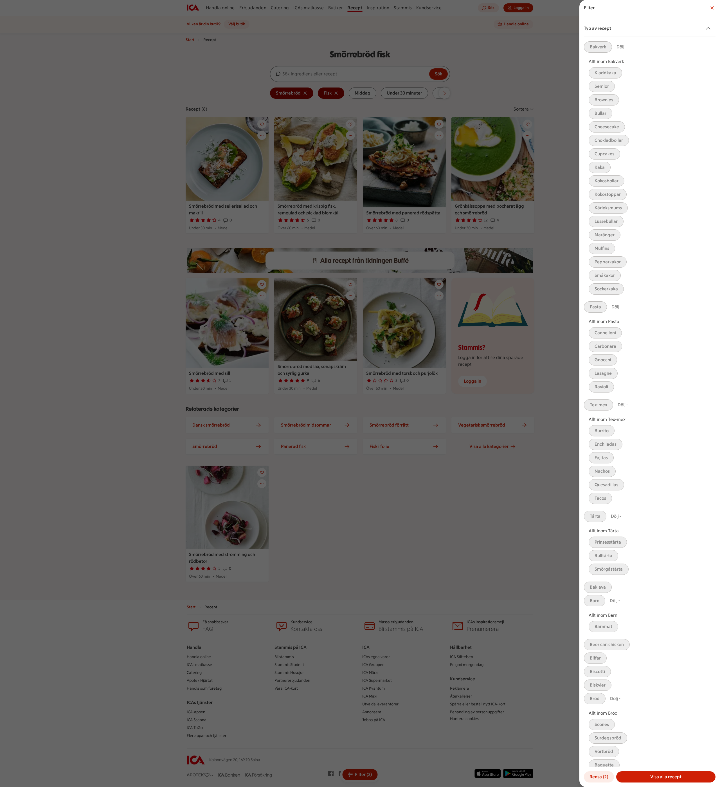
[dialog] (649, 393)
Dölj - (621, 47)
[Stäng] (712, 8)
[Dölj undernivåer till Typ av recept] (709, 28)
